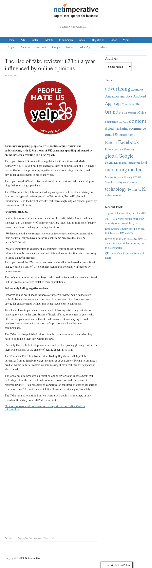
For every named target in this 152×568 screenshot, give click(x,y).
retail (137, 176)
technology (115, 189)
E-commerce (66, 40)
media (134, 169)
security (117, 182)
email (109, 134)
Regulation (98, 40)
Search (109, 182)
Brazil (124, 112)
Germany (129, 149)
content (38, 538)
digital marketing (116, 128)
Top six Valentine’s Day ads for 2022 (125, 213)
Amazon (25, 47)
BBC (137, 104)
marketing (116, 169)
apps (120, 103)
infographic (134, 162)
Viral (126, 40)
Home (11, 40)
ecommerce (137, 128)
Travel (46, 538)
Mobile (49, 40)
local (144, 162)
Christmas (111, 121)
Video (113, 40)
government (111, 162)
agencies (137, 89)
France (109, 149)
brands (113, 111)
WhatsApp (85, 47)
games (118, 149)
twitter (70, 47)
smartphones (130, 182)
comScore (123, 122)
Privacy (128, 177)
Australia (129, 103)
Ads (22, 40)
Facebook (41, 47)
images (123, 162)
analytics (126, 96)
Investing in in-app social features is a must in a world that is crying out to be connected (125, 243)
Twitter (132, 189)
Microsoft (110, 177)
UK (52, 538)
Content (35, 40)
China (142, 112)
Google (56, 47)
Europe (111, 142)
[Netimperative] (76, 9)
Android (139, 96)
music (120, 177)
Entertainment (125, 134)
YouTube (102, 47)
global (111, 155)
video (108, 195)
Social (82, 40)
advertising (117, 88)
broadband (133, 112)
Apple (11, 47)
